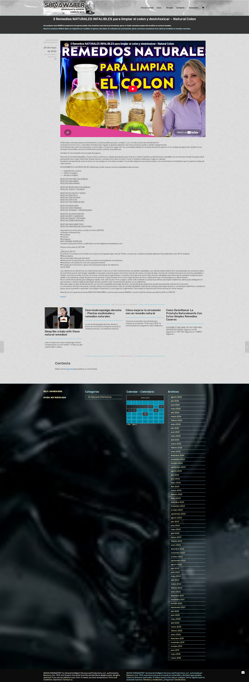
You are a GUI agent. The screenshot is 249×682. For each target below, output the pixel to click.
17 (161, 414)
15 (150, 414)
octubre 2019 (176, 646)
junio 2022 (175, 572)
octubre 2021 (176, 603)
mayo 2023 (176, 529)
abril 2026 (175, 413)
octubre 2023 (177, 510)
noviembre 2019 (177, 642)
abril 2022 (175, 580)
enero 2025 (176, 452)
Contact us (67, 680)
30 (156, 421)
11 (129, 414)
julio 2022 (175, 568)
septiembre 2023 (178, 514)
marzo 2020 (176, 627)
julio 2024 (175, 475)
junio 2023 (175, 526)
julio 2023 (175, 522)
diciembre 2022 (177, 549)
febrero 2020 (176, 631)
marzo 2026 (176, 416)
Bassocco (193, 7)
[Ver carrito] (202, 8)
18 (129, 418)
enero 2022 (176, 592)
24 (161, 418)
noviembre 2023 (178, 506)
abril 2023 (175, 533)
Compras (180, 7)
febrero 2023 (176, 541)
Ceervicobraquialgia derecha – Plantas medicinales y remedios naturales (103, 313)
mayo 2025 (176, 436)
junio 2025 (175, 432)
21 (145, 418)
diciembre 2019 (177, 638)
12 (134, 414)
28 (145, 421)
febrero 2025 (176, 448)
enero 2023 (176, 545)
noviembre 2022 (178, 553)
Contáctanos (180, 680)
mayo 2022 (176, 576)
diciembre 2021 (177, 596)
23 (156, 418)
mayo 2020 (176, 619)
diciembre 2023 (177, 502)
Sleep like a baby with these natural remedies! (62, 333)
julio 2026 (175, 401)
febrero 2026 (176, 420)
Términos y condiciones (152, 680)
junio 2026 (175, 405)
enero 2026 (176, 424)
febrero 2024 (176, 494)
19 (134, 418)
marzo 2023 (176, 537)
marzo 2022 (176, 584)
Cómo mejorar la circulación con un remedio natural (143, 312)
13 (139, 414)
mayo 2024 (176, 483)
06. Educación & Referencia (99, 397)
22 (151, 418)
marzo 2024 (176, 490)
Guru (159, 7)
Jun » (134, 424)
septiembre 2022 (178, 561)
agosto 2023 (176, 518)
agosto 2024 (176, 471)
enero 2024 (176, 498)
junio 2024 (175, 479)
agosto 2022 (176, 564)
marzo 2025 (176, 444)
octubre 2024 (177, 463)
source (63, 297)
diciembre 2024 (177, 455)
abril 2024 (175, 487)
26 (134, 421)
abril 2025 (175, 440)
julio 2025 (175, 428)
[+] (64, 318)
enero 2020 (176, 635)
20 (140, 418)
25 (129, 421)
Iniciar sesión (147, 7)
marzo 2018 (176, 658)
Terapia (169, 7)
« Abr (128, 424)
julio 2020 (175, 611)
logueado (69, 369)
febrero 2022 (176, 588)
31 (161, 421)
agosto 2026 (176, 397)
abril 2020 (175, 623)
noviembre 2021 (177, 600)
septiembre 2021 (178, 607)
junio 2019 (175, 650)
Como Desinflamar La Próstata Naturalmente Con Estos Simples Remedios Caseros (184, 315)
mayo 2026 (176, 409)
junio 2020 (175, 615)
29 (151, 421)
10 (161, 410)
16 (156, 414)
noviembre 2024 (178, 459)
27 (139, 421)
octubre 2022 (177, 557)
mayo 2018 (175, 654)
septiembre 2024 (178, 467)
